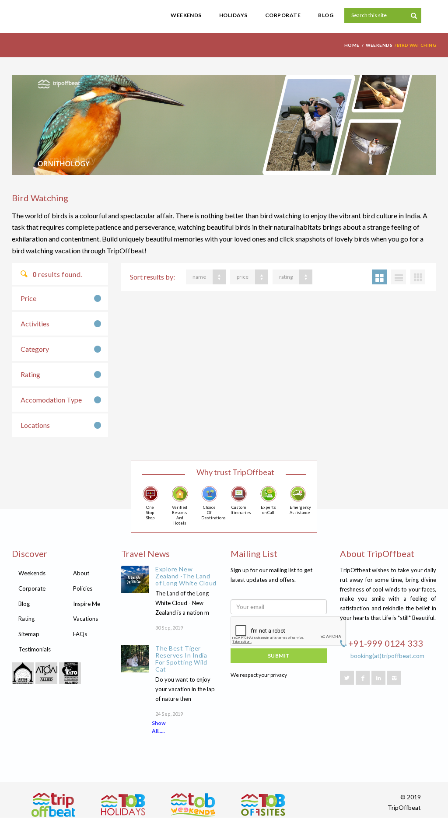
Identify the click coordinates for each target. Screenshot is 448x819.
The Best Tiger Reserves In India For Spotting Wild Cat (181, 658)
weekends (379, 45)
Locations (35, 425)
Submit (279, 655)
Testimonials (34, 649)
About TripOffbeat (377, 553)
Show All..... (158, 727)
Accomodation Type (51, 400)
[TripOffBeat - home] (66, 20)
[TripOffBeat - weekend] (193, 805)
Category (35, 349)
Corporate (283, 15)
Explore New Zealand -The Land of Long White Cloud (186, 576)
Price (28, 298)
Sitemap (28, 633)
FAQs (80, 633)
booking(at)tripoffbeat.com (387, 655)
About (81, 573)
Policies (82, 588)
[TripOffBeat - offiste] (263, 805)
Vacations (85, 618)
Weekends (186, 15)
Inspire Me (86, 603)
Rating (30, 374)
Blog (325, 15)
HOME (352, 45)
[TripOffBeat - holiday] (123, 805)
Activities (35, 323)
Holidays (233, 15)
